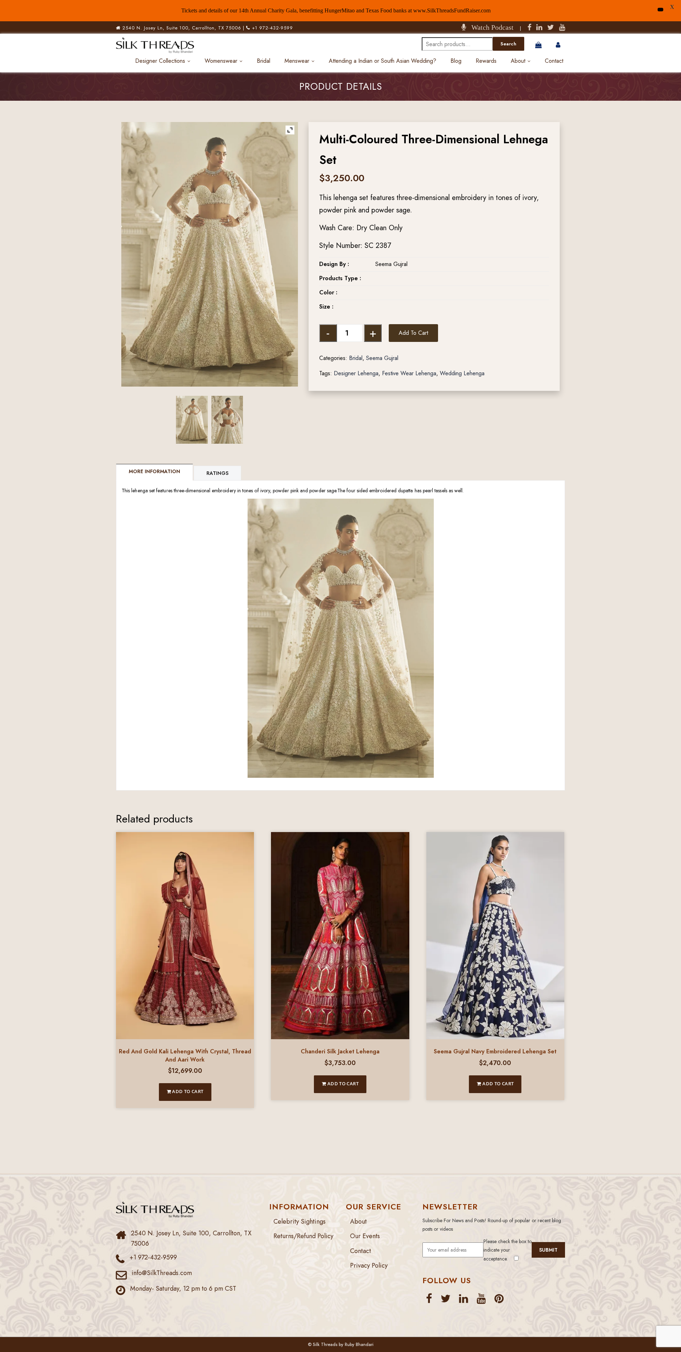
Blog (455, 61)
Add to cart (413, 333)
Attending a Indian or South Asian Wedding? (382, 61)
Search (508, 43)
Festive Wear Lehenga (409, 373)
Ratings (217, 473)
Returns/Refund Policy (303, 1236)
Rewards (486, 61)
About (518, 61)
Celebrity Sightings (299, 1221)
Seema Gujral (382, 358)
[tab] (155, 472)
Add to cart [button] (187, 1091)
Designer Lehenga (356, 373)
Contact (554, 61)
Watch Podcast (490, 27)
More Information (154, 471)
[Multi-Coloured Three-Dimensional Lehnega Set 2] (227, 419)
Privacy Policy (369, 1265)
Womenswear (221, 61)
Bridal (263, 61)
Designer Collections (160, 61)
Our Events (365, 1236)
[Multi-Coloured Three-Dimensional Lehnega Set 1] (192, 419)
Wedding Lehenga (462, 373)
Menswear (296, 61)
